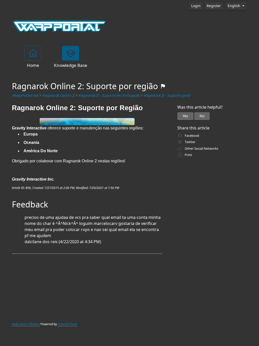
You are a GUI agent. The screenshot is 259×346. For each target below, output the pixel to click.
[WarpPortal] (59, 26)
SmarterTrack (67, 324)
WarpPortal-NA (25, 95)
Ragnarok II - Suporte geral (167, 95)
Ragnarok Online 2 (58, 95)
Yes (185, 116)
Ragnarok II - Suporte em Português (109, 95)
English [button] (234, 6)
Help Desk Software (26, 324)
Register (214, 6)
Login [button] (196, 6)
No (202, 116)
